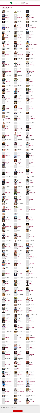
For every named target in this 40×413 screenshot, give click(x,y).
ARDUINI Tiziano (7, 17)
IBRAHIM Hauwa (31, 199)
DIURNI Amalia (7, 135)
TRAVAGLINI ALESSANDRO (20, 384)
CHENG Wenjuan (31, 81)
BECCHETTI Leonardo (7, 37)
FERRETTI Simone (7, 155)
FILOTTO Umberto (31, 155)
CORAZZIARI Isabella (7, 101)
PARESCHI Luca (31, 283)
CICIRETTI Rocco (19, 91)
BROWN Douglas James (20, 54)
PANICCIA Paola (31, 280)
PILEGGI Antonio (7, 310)
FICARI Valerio (19, 155)
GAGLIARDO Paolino (7, 172)
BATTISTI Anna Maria (19, 34)
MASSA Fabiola (19, 236)
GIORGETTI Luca (31, 182)
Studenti (5, 0)
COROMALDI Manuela (20, 101)
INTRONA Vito (30, 202)
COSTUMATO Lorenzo (8, 108)
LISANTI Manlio (19, 219)
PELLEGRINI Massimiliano (20, 290)
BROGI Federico (7, 54)
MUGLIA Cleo (7, 256)
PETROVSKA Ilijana (19, 300)
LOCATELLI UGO (31, 219)
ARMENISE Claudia (31, 17)
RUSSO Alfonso (7, 337)
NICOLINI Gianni (19, 263)
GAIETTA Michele (31, 172)
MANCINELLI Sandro (7, 229)
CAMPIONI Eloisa (31, 61)
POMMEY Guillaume (19, 317)
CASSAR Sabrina (7, 74)
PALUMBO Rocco (7, 280)
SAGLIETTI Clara (19, 337)
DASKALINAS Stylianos (32, 118)
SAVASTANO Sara (19, 344)
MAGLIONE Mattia (31, 226)
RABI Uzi (6, 327)
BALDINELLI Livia (19, 27)
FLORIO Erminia (19, 162)
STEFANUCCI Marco (7, 374)
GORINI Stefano (19, 189)
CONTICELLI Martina (31, 98)
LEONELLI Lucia (19, 216)
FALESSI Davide (7, 145)
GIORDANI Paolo (7, 182)
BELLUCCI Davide (31, 37)
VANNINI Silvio (31, 391)
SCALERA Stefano (31, 347)
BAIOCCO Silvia (7, 27)
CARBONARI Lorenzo (7, 64)
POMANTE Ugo (7, 317)
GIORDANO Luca (19, 182)
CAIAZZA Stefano (19, 61)
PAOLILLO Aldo (7, 283)
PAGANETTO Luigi (7, 273)
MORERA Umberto (19, 253)
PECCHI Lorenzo (7, 290)
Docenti (12, 0)
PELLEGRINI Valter (31, 290)
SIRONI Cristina (31, 364)
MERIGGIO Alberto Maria (20, 246)
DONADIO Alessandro (8, 138)
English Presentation (37, 0)
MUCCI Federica (31, 253)
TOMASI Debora (7, 384)
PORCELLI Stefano (31, 317)
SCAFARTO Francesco (8, 347)
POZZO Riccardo (7, 320)
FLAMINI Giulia (7, 162)
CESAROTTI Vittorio (19, 81)
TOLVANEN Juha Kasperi (32, 381)
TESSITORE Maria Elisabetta (8, 381)
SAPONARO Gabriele (7, 344)
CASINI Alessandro (31, 71)
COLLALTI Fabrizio (7, 98)
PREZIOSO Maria (19, 320)
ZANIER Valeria (7, 401)
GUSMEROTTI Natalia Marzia (32, 192)
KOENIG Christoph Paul (8, 209)
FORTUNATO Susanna (31, 165)
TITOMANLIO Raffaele (20, 381)
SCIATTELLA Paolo (7, 357)
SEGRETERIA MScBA (31, 357)
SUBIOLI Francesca (31, 374)
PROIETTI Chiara (31, 320)
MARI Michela (7, 236)
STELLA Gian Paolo (19, 374)
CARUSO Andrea (19, 71)
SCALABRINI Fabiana (19, 347)
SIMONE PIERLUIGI (7, 364)
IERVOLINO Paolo (7, 202)
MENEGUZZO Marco (7, 246)
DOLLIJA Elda (30, 135)
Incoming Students (9, 0)
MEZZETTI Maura (31, 246)
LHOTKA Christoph (7, 219)
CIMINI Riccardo (31, 91)
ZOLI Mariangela (19, 401)
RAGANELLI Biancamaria (20, 327)
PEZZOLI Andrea (31, 300)
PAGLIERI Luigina (31, 273)
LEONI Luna (30, 216)
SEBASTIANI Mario (19, 357)
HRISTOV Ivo (6, 199)
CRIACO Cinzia (31, 108)
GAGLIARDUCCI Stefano (20, 172)
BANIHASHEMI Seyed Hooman (32, 27)
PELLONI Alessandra (7, 293)
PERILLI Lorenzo (31, 293)
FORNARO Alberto (7, 165)
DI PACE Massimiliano (19, 128)
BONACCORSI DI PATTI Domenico (33, 44)
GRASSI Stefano (31, 189)
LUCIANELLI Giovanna (8, 226)
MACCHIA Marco (19, 226)
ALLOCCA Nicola (31, 10)
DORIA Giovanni (19, 138)
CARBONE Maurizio (31, 64)
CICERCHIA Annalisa (7, 91)
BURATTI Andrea (7, 61)
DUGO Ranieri (31, 138)
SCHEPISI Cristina (7, 354)
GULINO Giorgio (19, 192)
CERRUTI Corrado (7, 81)
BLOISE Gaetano (7, 44)
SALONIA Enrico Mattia (32, 337)
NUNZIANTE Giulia (31, 263)
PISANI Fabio (30, 310)
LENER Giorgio (7, 216)
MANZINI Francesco (31, 229)
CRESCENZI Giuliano (19, 108)
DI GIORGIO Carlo (31, 125)
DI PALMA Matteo (31, 128)
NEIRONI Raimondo (31, 256)
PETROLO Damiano (7, 300)
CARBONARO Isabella (19, 64)
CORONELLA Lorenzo (31, 101)
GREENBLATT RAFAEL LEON (8, 192)
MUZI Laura (18, 256)
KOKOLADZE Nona (19, 209)
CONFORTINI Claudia (19, 98)
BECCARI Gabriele (31, 34)
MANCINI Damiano (19, 229)
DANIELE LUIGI (19, 118)
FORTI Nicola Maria (19, 165)
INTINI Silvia (18, 202)
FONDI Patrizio (31, 162)
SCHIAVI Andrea (19, 354)
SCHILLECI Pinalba (31, 354)
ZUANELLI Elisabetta (31, 401)
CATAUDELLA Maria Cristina (20, 74)
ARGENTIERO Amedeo (19, 17)
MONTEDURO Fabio (7, 253)
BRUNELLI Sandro (31, 54)
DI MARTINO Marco (7, 128)
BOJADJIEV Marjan (19, 44)
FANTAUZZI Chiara (19, 145)
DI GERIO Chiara (19, 125)
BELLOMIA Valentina (19, 37)
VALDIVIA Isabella (7, 391)
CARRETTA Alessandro (8, 71)
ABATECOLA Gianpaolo (8, 10)
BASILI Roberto (7, 34)
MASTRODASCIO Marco (32, 236)
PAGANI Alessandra (19, 273)
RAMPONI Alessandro (31, 327)
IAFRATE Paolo (19, 199)
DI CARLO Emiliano (7, 125)
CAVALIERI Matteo (31, 74)
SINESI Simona (19, 364)
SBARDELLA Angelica (31, 344)
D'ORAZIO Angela (7, 118)
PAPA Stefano (18, 283)
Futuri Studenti (2, 0)
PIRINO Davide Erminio (20, 310)
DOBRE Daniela (19, 135)
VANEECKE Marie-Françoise (20, 391)
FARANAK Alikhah (31, 145)
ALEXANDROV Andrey (19, 10)
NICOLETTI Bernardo (7, 263)
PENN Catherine (19, 293)
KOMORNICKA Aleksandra (32, 209)
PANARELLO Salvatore (20, 280)
